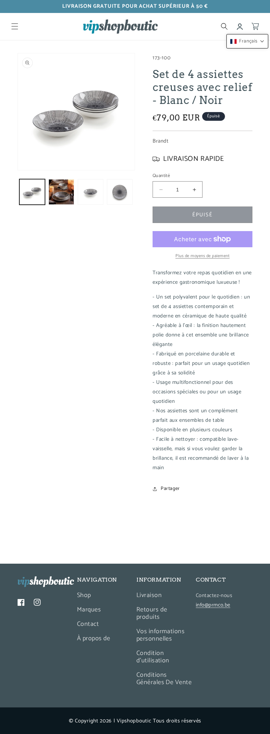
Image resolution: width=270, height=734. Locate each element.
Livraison (149, 596)
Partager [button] (170, 489)
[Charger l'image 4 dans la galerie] (120, 192)
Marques (89, 609)
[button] (14, 26)
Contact (88, 624)
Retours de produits (151, 613)
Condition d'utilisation (152, 657)
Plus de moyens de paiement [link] (202, 256)
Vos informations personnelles (160, 635)
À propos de (93, 638)
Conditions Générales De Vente (164, 679)
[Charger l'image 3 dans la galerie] (90, 192)
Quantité (161, 175)
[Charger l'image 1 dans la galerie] (32, 192)
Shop (84, 596)
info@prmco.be (213, 605)
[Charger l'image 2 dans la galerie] (61, 192)
